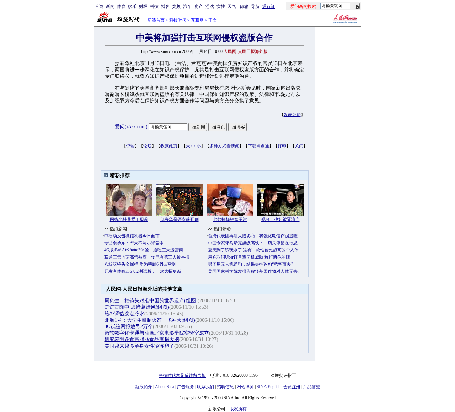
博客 (165, 6)
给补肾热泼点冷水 (124, 313)
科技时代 (177, 20)
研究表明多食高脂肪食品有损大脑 (142, 339)
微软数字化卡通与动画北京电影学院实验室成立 (157, 333)
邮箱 (244, 6)
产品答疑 (311, 386)
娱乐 (132, 6)
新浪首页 (156, 20)
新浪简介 (143, 386)
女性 (220, 6)
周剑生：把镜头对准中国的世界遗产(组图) (151, 300)
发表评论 (292, 114)
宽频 (176, 6)
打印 (282, 145)
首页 (99, 6)
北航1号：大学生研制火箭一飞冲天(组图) (150, 320)
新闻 (110, 6)
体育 (121, 6)
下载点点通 (258, 145)
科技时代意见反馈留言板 (182, 375)
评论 (130, 145)
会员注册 (291, 386)
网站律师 (245, 386)
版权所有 (238, 408)
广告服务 (185, 386)
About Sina (164, 386)
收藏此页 (168, 145)
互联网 (197, 20)
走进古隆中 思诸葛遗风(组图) (137, 307)
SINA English (268, 386)
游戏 (209, 6)
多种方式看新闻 (224, 145)
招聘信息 (225, 386)
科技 (154, 6)
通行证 (268, 6)
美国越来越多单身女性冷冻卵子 (139, 346)
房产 (198, 6)
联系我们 (205, 386)
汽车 (187, 6)
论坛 (147, 145)
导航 (255, 6)
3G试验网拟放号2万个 (129, 326)
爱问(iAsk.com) (131, 126)
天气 (232, 6)
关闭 (299, 145)
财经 (143, 6)
